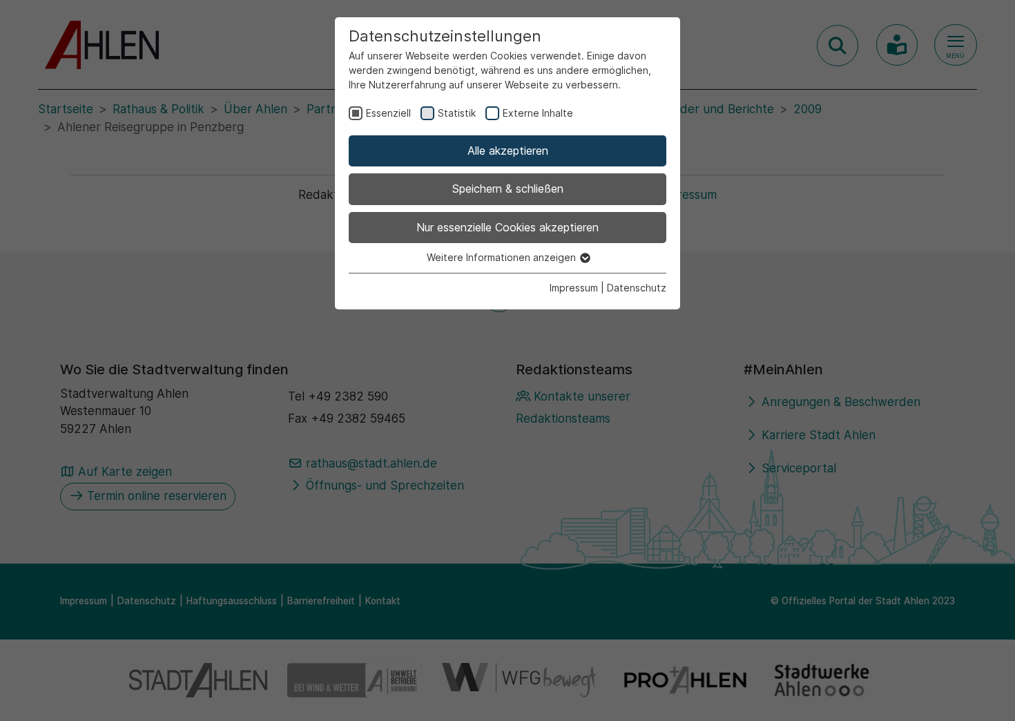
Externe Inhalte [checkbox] (538, 113)
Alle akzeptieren (507, 150)
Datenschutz (636, 288)
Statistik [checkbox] (457, 113)
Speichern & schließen (507, 188)
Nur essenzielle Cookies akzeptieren (507, 227)
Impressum (574, 288)
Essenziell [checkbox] (388, 113)
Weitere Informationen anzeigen (503, 257)
